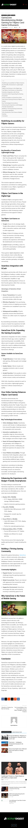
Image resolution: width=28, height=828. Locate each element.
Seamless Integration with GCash (10, 92)
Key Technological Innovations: (10, 103)
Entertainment (7, 13)
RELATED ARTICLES (6, 732)
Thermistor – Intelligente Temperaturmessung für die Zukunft (16, 744)
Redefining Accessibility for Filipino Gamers (13, 83)
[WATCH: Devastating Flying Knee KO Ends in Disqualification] (4, 795)
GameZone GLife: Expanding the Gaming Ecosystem (12, 94)
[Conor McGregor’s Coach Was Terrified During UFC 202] (4, 802)
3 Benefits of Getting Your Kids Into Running (7, 708)
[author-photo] (14, 723)
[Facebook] (2, 699)
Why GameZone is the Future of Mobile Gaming (12, 113)
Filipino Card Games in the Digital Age (12, 88)
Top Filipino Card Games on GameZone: (12, 90)
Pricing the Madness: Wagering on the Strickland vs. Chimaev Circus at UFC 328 (17, 737)
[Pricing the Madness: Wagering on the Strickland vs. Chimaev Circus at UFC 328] (4, 737)
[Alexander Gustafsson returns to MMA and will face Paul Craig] (4, 789)
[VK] (18, 699)
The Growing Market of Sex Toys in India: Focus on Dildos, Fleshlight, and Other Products (20, 709)
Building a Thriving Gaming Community (12, 108)
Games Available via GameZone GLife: (12, 97)
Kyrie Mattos (5, 27)
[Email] (12, 699)
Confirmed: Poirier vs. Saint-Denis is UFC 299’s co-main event (12, 777)
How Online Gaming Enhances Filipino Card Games (13, 100)
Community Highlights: (8, 110)
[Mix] (15, 699)
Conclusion (5, 116)
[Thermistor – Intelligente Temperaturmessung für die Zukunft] (4, 744)
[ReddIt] (9, 699)
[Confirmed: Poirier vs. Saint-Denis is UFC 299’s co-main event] (14, 768)
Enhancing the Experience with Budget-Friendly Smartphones (12, 105)
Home (2, 13)
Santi (2, 779)
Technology (13, 15)
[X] (5, 699)
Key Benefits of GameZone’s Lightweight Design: (12, 85)
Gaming (9, 15)
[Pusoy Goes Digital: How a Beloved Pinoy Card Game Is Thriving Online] (4, 750)
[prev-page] (2, 755)
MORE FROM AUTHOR (17, 732)
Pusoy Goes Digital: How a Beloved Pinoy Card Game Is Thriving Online (18, 750)
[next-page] (4, 755)
